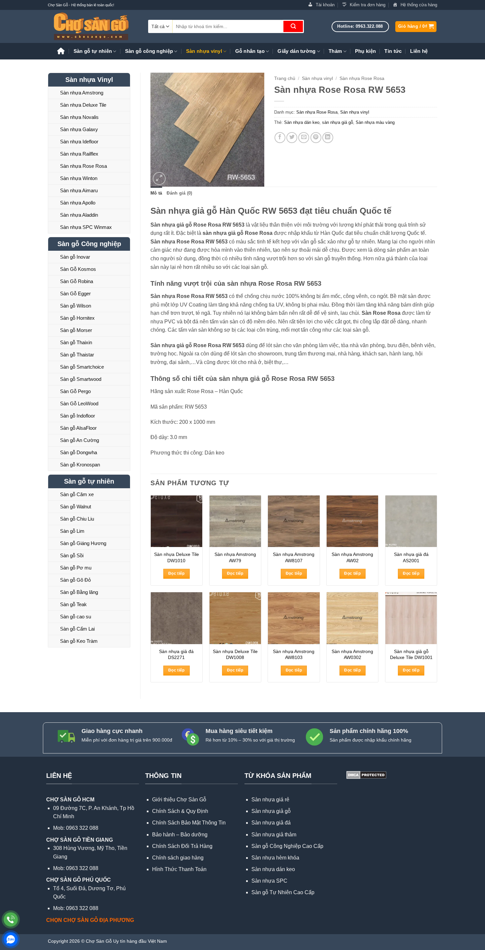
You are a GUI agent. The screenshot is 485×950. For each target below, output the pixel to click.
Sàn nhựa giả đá (271, 822)
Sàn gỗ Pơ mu (75, 567)
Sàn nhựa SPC (269, 881)
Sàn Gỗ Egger (75, 293)
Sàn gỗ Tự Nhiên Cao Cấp (282, 892)
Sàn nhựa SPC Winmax (86, 227)
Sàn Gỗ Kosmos (78, 269)
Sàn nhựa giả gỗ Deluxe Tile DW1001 (411, 654)
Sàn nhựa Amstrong (81, 92)
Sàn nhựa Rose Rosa (83, 166)
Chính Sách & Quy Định (180, 811)
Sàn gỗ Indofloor (77, 416)
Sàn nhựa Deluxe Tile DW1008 (235, 654)
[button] (415, 26)
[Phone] (10, 919)
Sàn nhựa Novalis (79, 117)
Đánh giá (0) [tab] (179, 193)
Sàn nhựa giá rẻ (270, 799)
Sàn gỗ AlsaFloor (78, 428)
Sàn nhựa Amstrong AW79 (235, 557)
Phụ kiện (365, 51)
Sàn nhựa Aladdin (79, 215)
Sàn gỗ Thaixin (76, 342)
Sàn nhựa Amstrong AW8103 (293, 654)
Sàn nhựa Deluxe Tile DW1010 (176, 557)
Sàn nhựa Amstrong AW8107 (293, 557)
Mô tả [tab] (156, 193)
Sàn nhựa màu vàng (375, 122)
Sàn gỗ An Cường (79, 440)
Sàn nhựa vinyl (204, 51)
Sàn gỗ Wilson (75, 306)
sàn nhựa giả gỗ (337, 122)
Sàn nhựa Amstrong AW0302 (352, 654)
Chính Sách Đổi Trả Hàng (182, 846)
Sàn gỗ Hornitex (77, 318)
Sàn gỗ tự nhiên (93, 51)
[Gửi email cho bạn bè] (303, 137)
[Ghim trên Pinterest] (315, 137)
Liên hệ (419, 51)
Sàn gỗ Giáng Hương (83, 543)
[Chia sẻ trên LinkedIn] (327, 137)
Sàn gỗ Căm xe (77, 494)
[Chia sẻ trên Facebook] (280, 137)
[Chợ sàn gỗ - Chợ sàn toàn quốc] (93, 26)
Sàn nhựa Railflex (79, 154)
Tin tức (393, 51)
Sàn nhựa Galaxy (79, 129)
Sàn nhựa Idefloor (79, 141)
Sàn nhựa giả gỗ (271, 811)
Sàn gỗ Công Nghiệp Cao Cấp (287, 846)
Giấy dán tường (296, 51)
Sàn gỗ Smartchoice (82, 367)
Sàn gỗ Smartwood (80, 379)
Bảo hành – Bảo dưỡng (180, 834)
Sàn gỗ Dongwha (78, 452)
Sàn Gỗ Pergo (75, 391)
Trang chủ (284, 78)
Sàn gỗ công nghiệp (149, 51)
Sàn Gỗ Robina (76, 281)
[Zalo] (10, 939)
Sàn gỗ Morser (76, 330)
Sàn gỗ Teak (73, 604)
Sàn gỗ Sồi (71, 555)
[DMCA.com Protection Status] (365, 774)
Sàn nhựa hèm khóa (275, 857)
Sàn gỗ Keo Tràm (79, 641)
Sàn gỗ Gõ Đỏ (75, 580)
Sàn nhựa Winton (78, 178)
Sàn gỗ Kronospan (80, 464)
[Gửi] (293, 26)
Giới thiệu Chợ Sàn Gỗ (179, 799)
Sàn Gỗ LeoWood (79, 403)
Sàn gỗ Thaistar (77, 354)
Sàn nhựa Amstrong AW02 (352, 557)
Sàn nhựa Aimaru (79, 190)
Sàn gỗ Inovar (75, 257)
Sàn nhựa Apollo (77, 202)
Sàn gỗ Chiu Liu (77, 519)
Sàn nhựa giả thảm (273, 834)
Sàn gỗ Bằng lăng (79, 592)
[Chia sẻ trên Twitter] (291, 137)
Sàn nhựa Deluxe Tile (83, 105)
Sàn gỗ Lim (72, 531)
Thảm (335, 51)
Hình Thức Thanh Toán (179, 869)
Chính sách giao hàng (178, 857)
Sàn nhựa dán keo (301, 122)
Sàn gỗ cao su (75, 616)
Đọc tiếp (176, 573)
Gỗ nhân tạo (250, 51)
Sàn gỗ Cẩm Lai (77, 629)
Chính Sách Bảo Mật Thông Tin (189, 822)
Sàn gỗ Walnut (75, 506)
